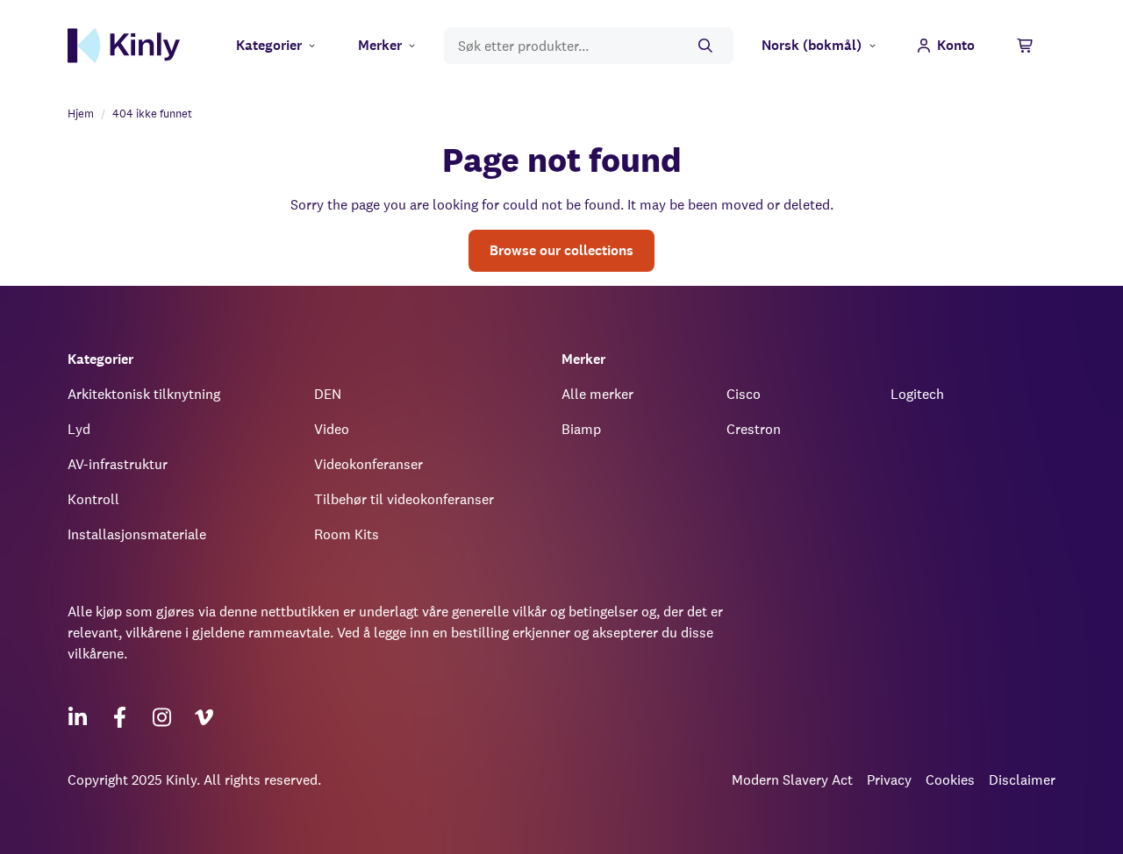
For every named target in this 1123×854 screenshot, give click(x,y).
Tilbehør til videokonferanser (404, 499)
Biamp (581, 429)
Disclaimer (1022, 780)
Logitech (917, 394)
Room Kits (346, 534)
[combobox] (588, 46)
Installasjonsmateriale (137, 534)
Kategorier (269, 45)
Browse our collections (561, 250)
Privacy (889, 780)
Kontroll (93, 499)
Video (331, 429)
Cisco (743, 394)
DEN (327, 394)
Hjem (81, 113)
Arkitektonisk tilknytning (144, 394)
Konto (956, 45)
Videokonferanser (368, 464)
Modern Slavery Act (792, 780)
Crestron (753, 429)
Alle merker (597, 394)
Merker (380, 45)
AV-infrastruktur (118, 464)
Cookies (950, 780)
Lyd (79, 429)
